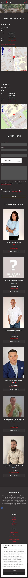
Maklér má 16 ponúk (14, 430)
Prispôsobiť (14, 574)
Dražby (14, 524)
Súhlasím (14, 570)
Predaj (14, 517)
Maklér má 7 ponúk (14, 341)
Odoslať (14, 196)
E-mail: (2, 38)
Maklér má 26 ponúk (14, 475)
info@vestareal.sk (12, 38)
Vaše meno (4, 142)
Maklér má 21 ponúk (14, 389)
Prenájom (14, 519)
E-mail (3, 147)
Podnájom (14, 523)
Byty (14, 534)
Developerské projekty (14, 539)
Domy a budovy (14, 532)
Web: (2, 40)
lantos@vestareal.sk (14, 386)
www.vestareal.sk (12, 40)
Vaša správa (4, 164)
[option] (14, 8)
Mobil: (2, 33)
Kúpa (14, 521)
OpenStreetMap (23, 70)
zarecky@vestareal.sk (14, 472)
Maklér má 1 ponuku (14, 291)
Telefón (3, 153)
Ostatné (14, 541)
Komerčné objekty (14, 536)
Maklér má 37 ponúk (14, 251)
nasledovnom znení (16, 191)
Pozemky (14, 537)
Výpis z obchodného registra (8, 44)
